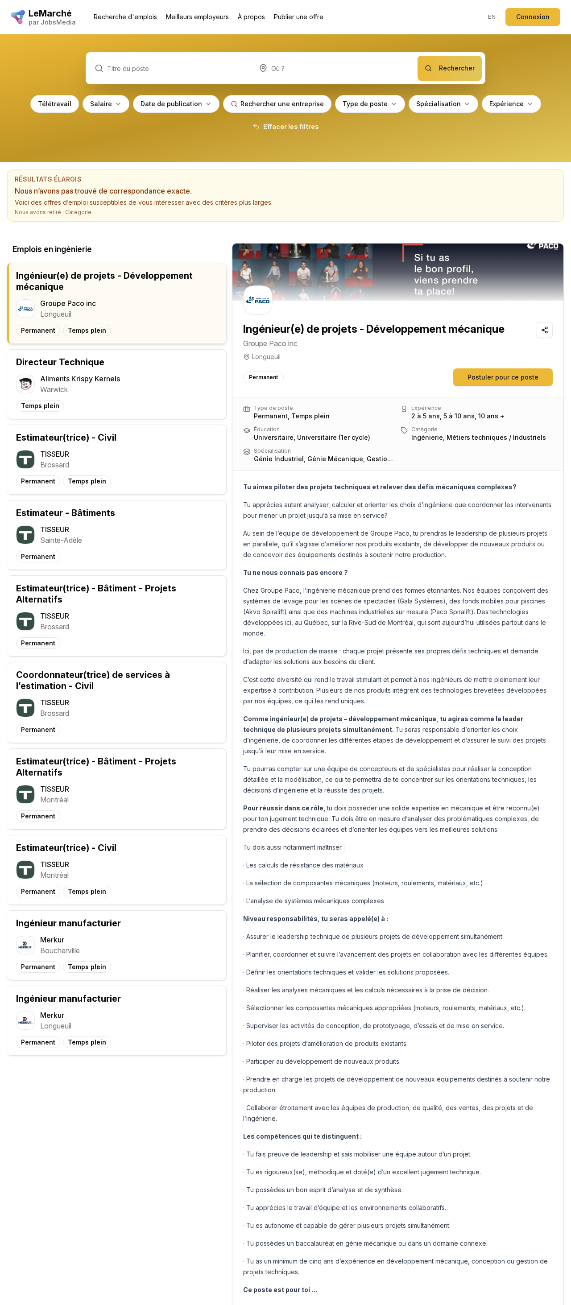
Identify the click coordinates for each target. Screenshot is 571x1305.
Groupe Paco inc (270, 343)
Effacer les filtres (291, 126)
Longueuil (266, 356)
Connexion (533, 17)
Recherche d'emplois (125, 17)
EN (492, 16)
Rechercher (457, 68)
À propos (251, 17)
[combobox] (333, 68)
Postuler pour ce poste (503, 377)
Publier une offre (298, 17)
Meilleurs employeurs (197, 17)
